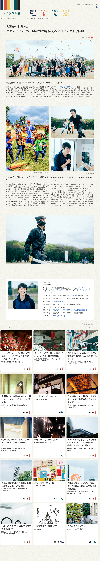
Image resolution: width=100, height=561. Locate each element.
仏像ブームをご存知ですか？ (47, 439)
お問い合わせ (80, 4)
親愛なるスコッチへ (76, 526)
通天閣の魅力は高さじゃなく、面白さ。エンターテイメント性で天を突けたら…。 (16, 399)
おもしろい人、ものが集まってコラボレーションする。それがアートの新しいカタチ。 (16, 356)
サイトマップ (94, 4)
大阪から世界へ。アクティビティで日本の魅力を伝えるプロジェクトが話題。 (82, 486)
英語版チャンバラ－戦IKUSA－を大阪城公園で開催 (70, 310)
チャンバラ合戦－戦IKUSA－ (64, 87)
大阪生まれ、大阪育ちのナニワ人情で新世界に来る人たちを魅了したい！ (82, 356)
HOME (2, 18)
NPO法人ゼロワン (59, 290)
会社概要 (87, 4)
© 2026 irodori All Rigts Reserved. (9, 551)
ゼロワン (75, 295)
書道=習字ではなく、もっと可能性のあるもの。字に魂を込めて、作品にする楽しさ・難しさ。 (82, 442)
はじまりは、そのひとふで (46, 396)
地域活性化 (87, 324)
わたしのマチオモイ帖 (44, 483)
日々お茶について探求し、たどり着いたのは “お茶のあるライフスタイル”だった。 (82, 399)
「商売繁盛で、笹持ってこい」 (48, 526)
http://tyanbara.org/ (59, 316)
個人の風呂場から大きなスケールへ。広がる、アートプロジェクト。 (16, 442)
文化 (92, 324)
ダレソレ (8, 18)
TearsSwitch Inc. (84, 288)
